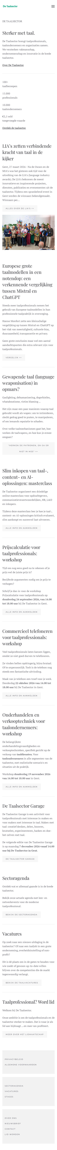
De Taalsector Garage (20, 859)
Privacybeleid (14, 1059)
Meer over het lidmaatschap (25, 1034)
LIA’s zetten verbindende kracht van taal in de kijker (26, 152)
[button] (53, 6)
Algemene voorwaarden (21, 1065)
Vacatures (12, 1091)
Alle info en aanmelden (22, 528)
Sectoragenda (14, 1086)
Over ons (11, 1118)
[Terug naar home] (10, 6)
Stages (9, 1097)
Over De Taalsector (13, 65)
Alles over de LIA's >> (20, 208)
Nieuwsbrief (13, 1123)
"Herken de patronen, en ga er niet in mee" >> (28, 448)
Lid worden (12, 1134)
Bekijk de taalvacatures (22, 983)
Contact (10, 1129)
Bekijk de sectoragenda (21, 914)
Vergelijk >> (14, 357)
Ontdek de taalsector (14, 128)
